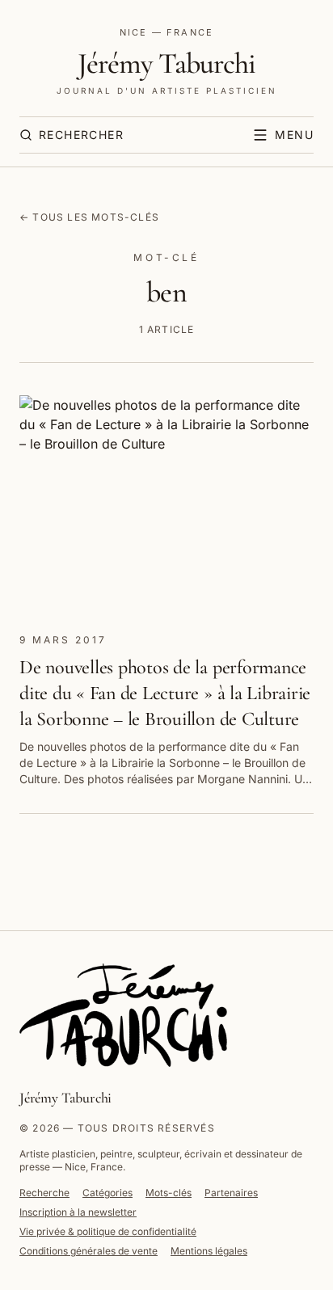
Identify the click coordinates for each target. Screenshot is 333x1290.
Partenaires (231, 1193)
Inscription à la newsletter (78, 1212)
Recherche (44, 1193)
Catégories (107, 1193)
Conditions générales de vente (88, 1251)
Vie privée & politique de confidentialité (107, 1231)
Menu (294, 134)
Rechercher (81, 134)
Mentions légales (209, 1251)
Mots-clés (168, 1193)
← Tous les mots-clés (89, 217)
